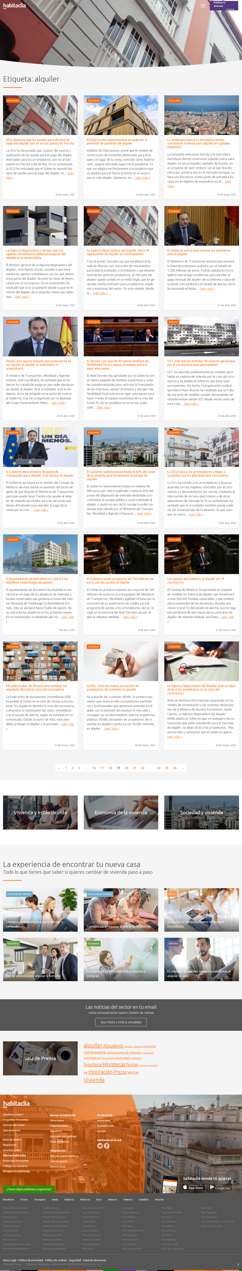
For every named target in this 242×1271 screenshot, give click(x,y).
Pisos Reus (167, 1217)
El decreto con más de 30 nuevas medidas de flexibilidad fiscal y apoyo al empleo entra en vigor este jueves (118, 364)
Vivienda (94, 1080)
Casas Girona (88, 1221)
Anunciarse (103, 1120)
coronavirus (92, 1058)
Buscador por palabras (63, 1136)
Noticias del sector (14, 1125)
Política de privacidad (31, 1260)
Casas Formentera (91, 1217)
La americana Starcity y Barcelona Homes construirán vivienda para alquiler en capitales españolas (198, 143)
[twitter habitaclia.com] (100, 1146)
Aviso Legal (9, 1260)
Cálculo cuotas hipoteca (64, 1156)
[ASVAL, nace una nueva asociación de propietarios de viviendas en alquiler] (121, 661)
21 (134, 768)
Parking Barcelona (12, 1235)
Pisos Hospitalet (130, 1240)
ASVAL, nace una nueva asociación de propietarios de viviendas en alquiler (113, 687)
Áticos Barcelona (11, 1226)
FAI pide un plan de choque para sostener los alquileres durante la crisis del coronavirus (36, 687)
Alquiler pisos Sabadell (54, 1249)
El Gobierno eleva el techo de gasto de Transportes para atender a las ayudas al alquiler (39, 473)
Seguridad (75, 1260)
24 (158, 768)
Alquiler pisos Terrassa (54, 1244)
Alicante (159, 1199)
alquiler (93, 1045)
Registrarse (9, 1144)
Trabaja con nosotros (15, 1166)
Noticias (173, 321)
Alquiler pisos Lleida (53, 1235)
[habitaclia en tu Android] (220, 1189)
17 (102, 768)
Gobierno (136, 1058)
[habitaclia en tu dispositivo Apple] (195, 1189)
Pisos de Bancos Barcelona (16, 1249)
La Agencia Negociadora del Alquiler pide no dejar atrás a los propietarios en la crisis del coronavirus (201, 689)
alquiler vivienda (133, 1046)
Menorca (85, 1199)
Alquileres (113, 1045)
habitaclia (44, 1264)
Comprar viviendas (91, 1240)
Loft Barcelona (10, 1230)
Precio (120, 1072)
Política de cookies (56, 1260)
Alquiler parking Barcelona (56, 1226)
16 (94, 768)
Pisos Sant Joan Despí (172, 1249)
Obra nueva (57, 1120)
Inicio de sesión (12, 1139)
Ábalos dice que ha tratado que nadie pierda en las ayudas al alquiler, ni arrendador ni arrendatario (38, 364)
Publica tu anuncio (224, 5)
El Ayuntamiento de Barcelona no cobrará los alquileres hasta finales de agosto (37, 580)
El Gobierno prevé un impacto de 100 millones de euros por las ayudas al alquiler (120, 580)
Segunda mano (58, 1125)
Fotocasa (31, 1264)
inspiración (100, 1072)
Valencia (127, 1199)
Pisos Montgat (169, 1230)
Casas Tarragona (90, 1230)
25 (166, 768)
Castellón (144, 1199)
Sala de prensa (11, 1130)
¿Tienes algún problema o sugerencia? (29, 1189)
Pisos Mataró (168, 1226)
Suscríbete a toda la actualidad (121, 1022)
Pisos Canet (127, 1226)
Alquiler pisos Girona (53, 1230)
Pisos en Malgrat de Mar (15, 1208)
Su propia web (105, 1125)
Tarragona (39, 1199)
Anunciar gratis (12, 1150)
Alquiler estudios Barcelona (56, 1212)
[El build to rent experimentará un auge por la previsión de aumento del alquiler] (121, 115)
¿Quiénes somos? (13, 1114)
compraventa (95, 1052)
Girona (24, 1199)
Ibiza (99, 1199)
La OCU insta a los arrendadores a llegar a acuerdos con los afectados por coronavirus (197, 473)
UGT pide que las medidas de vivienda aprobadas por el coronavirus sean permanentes (201, 362)
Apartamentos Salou (13, 1221)
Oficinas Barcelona (131, 1212)
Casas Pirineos (10, 1217)
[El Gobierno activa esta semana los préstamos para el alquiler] (201, 226)
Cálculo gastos (58, 1161)
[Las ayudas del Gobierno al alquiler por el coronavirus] (201, 554)
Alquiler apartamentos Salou (17, 1244)
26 (175, 768)
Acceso (101, 1131)
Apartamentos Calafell (93, 1208)
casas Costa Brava (91, 1212)
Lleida (55, 1199)
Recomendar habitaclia (16, 1171)
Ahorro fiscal (57, 1166)
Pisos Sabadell (169, 1240)
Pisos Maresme (10, 1240)
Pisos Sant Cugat (170, 1244)
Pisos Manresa (169, 1221)
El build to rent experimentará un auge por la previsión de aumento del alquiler (117, 141)
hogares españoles (148, 1065)
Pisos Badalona (129, 1217)
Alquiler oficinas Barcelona (56, 1221)
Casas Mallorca (89, 1226)
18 (110, 768)
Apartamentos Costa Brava (16, 1212)
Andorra (112, 1199)
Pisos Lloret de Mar (131, 1249)
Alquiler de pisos (51, 1208)
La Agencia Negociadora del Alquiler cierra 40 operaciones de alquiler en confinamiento (118, 252)
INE (86, 1072)
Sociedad (174, 211)
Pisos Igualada (129, 1244)
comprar (149, 1046)
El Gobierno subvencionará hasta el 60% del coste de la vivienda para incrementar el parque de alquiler (121, 475)
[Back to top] (233, 1262)
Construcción (148, 1053)
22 (142, 768)
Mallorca (69, 1199)
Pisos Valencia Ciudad (132, 1230)
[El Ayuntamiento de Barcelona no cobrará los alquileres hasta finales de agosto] (40, 554)
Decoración (108, 1058)
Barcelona (8, 1199)
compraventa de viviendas (123, 1052)
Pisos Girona (88, 1249)
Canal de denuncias (94, 1260)
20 (126, 768)
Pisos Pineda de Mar (172, 1212)
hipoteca (93, 1064)
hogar (132, 1064)
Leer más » (142, 177)
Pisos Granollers (130, 1235)
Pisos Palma (167, 1208)
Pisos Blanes (128, 1221)
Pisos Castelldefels (91, 1235)
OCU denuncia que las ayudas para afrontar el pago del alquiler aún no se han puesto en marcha (40, 141)
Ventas (133, 1072)
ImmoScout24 (60, 1264)
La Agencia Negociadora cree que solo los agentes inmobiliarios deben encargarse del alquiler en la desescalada (35, 254)
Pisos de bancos (59, 1141)
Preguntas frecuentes (16, 1119)
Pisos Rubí (167, 1235)
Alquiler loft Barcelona (54, 1217)
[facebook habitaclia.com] (106, 1146)
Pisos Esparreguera (91, 1244)
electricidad (122, 1058)
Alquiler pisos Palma (52, 1240)
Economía (13, 100)
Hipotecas (114, 1064)
